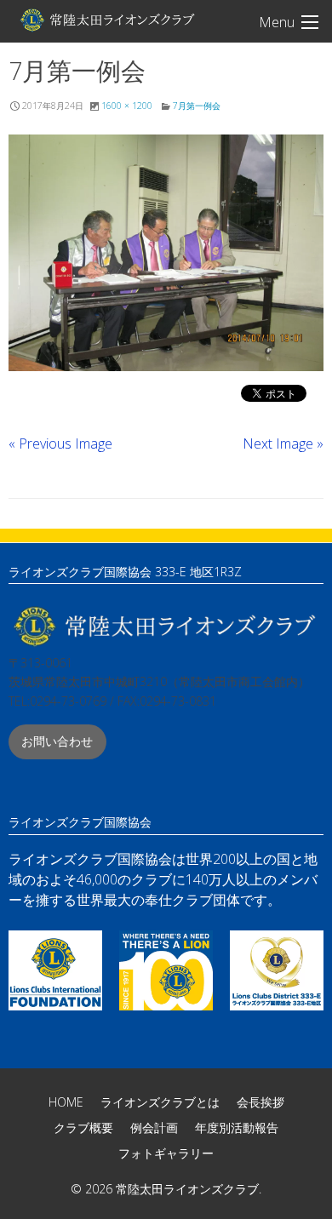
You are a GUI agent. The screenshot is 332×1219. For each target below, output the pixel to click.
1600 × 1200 (126, 106)
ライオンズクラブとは (160, 1102)
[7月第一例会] (166, 252)
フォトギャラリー (166, 1153)
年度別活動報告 (236, 1127)
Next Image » (283, 443)
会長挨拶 (260, 1102)
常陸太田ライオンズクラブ (106, 19)
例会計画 (154, 1127)
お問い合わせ (57, 741)
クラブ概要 (83, 1127)
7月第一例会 (196, 106)
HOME (66, 1102)
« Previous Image (60, 443)
